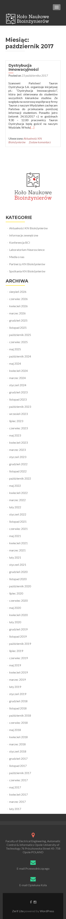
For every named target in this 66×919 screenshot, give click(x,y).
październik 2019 (20, 643)
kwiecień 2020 (18, 615)
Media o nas (16, 257)
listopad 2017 (18, 765)
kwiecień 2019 (18, 672)
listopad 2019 (18, 636)
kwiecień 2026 (18, 306)
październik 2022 (20, 478)
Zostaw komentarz (40, 142)
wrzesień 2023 (18, 413)
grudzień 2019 (18, 629)
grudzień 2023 (18, 392)
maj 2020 (15, 607)
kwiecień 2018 (18, 737)
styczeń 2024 (17, 385)
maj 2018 (15, 730)
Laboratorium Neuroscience (27, 249)
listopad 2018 (18, 708)
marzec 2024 (17, 378)
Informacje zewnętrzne (23, 235)
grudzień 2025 (18, 320)
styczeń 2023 (17, 457)
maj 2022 (15, 485)
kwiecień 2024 (18, 370)
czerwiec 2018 (18, 722)
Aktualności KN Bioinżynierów (25, 140)
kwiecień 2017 (18, 794)
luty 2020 (15, 622)
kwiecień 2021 (18, 543)
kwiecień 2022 (18, 492)
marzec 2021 (17, 550)
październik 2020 (20, 586)
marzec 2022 (17, 500)
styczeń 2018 (17, 751)
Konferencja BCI (19, 242)
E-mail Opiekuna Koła (33, 885)
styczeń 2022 (17, 514)
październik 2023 (20, 406)
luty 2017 (15, 809)
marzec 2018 (17, 744)
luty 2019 (15, 686)
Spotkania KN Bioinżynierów (27, 271)
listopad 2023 (18, 399)
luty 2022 (15, 507)
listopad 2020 (18, 579)
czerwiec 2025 (18, 342)
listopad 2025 (18, 327)
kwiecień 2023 (18, 442)
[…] (32, 127)
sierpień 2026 (17, 291)
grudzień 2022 (18, 464)
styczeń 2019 (17, 694)
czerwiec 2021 (18, 528)
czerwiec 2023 (18, 428)
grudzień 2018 (18, 701)
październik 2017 (20, 773)
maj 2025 (15, 349)
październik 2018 (20, 715)
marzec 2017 (17, 801)
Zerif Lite (18, 911)
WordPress (46, 911)
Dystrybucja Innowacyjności (23, 67)
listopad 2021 (18, 521)
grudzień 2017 (18, 758)
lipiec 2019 (16, 651)
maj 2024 (15, 363)
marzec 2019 (17, 679)
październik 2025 (20, 334)
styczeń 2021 (17, 564)
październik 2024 (20, 356)
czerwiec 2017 (18, 780)
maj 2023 (15, 435)
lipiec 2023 (16, 421)
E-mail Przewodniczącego (33, 868)
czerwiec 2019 (18, 658)
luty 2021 (15, 557)
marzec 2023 (17, 449)
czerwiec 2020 (18, 600)
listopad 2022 (18, 471)
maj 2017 (15, 787)
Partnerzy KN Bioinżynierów (27, 264)
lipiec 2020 (16, 593)
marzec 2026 (17, 313)
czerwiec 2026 (18, 299)
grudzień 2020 (18, 572)
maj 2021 (15, 536)
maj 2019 (15, 665)
